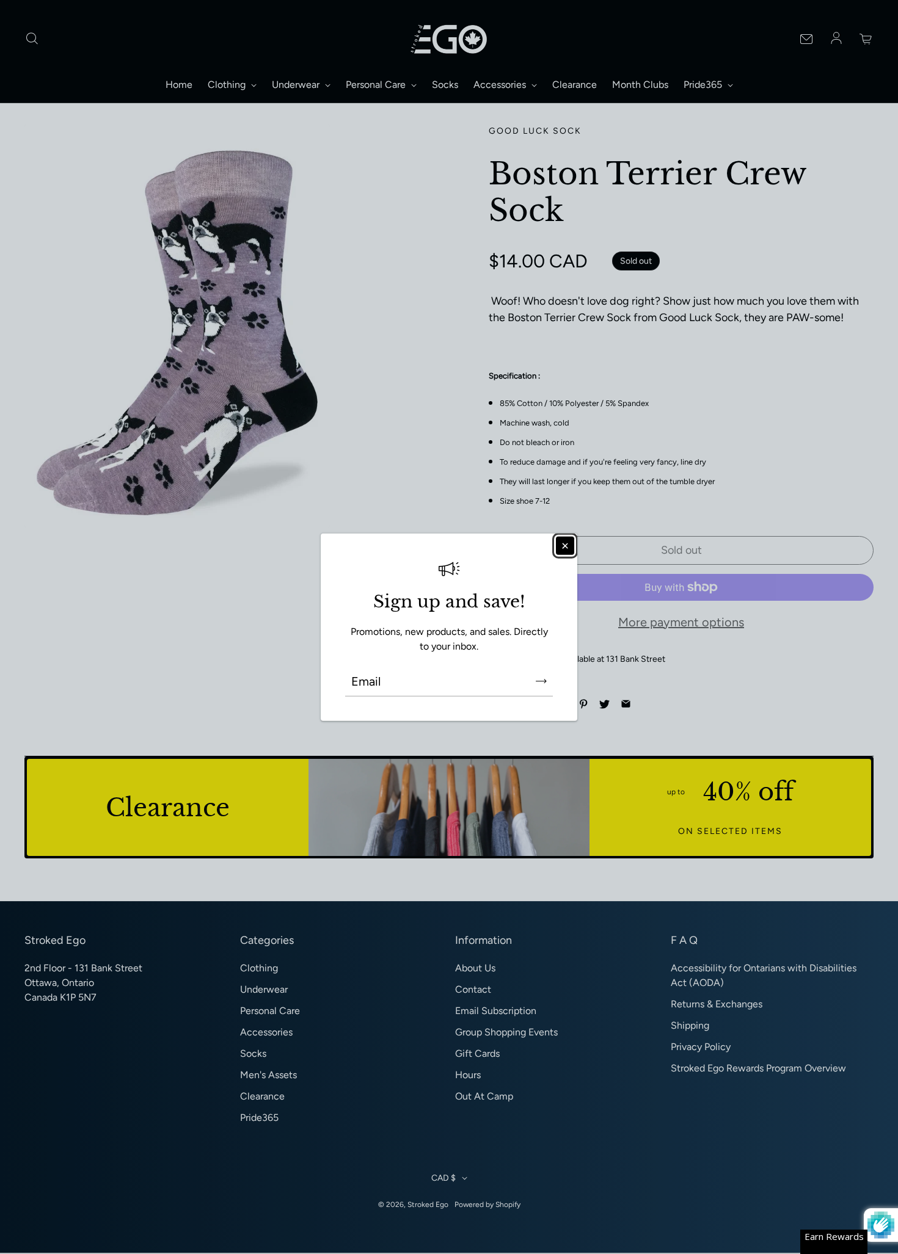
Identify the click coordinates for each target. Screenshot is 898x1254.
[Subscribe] (541, 680)
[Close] (565, 546)
